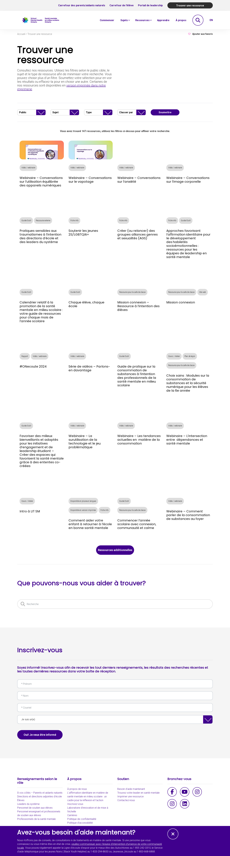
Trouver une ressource (190, 5)
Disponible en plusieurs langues (83, 501)
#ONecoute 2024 (33, 366)
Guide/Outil (26, 220)
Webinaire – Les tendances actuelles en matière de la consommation (139, 440)
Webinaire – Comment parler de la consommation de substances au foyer (188, 515)
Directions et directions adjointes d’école (39, 796)
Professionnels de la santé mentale (36, 819)
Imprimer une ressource (130, 796)
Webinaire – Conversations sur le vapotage (90, 180)
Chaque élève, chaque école (86, 304)
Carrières (72, 815)
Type (89, 112)
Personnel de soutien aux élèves (35, 807)
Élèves (20, 800)
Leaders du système (28, 804)
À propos (181, 20)
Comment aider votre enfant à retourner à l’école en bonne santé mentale (90, 524)
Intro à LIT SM (30, 511)
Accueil (21, 34)
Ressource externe (43, 220)
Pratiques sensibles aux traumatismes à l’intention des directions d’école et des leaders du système (40, 236)
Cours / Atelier (174, 356)
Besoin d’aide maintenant (131, 788)
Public (22, 112)
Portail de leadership (150, 5)
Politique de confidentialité (81, 819)
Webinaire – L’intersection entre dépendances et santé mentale (186, 440)
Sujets (124, 20)
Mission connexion (180, 302)
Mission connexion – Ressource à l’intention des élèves (138, 306)
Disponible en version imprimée (83, 510)
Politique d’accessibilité (80, 822)
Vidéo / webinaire (28, 168)
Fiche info (74, 220)
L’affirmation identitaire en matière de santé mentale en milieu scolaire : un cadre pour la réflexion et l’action (87, 796)
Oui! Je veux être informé (40, 734)
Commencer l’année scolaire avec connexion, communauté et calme (136, 524)
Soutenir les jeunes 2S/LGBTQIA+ (83, 233)
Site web (202, 292)
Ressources (142, 20)
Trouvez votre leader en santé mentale (138, 792)
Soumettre (165, 112)
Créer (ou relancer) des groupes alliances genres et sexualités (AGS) (137, 234)
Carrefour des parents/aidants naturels (81, 5)
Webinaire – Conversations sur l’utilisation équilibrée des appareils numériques (41, 182)
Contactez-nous (126, 800)
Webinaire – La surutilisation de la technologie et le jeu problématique (85, 441)
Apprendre (163, 20)
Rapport (24, 356)
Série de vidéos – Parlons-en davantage (89, 368)
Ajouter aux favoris (202, 34)
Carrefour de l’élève (122, 5)
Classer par (126, 112)
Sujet (55, 112)
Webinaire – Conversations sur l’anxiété (139, 180)
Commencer (107, 20)
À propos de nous (77, 788)
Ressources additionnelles (115, 550)
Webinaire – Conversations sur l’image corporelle (188, 180)
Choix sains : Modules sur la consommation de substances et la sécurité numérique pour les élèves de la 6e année (187, 383)
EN (211, 20)
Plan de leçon (189, 356)
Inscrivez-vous (75, 804)
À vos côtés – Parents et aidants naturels (39, 792)
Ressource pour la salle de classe (132, 292)
